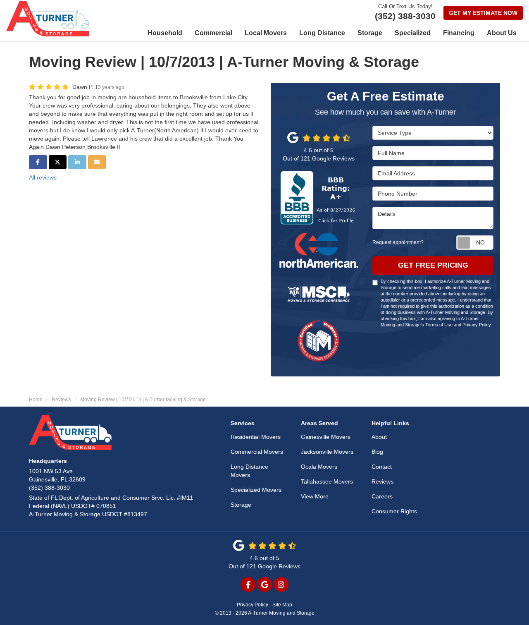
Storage (241, 504)
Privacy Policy (476, 324)
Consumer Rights (394, 511)
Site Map (282, 605)
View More (315, 496)
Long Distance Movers (249, 470)
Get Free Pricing (433, 265)
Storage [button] (369, 32)
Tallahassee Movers (327, 481)
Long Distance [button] (322, 32)
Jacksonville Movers (327, 451)
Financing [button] (458, 32)
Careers (382, 496)
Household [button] (165, 32)
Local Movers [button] (266, 32)
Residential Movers (256, 436)
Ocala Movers (319, 466)
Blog (377, 451)
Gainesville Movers (325, 436)
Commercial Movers (257, 451)
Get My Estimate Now (483, 13)
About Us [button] (502, 32)
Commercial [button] (213, 32)
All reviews (43, 177)
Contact (382, 466)
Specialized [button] (413, 32)
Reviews (382, 481)
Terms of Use (439, 324)
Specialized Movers (256, 489)
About (379, 436)
